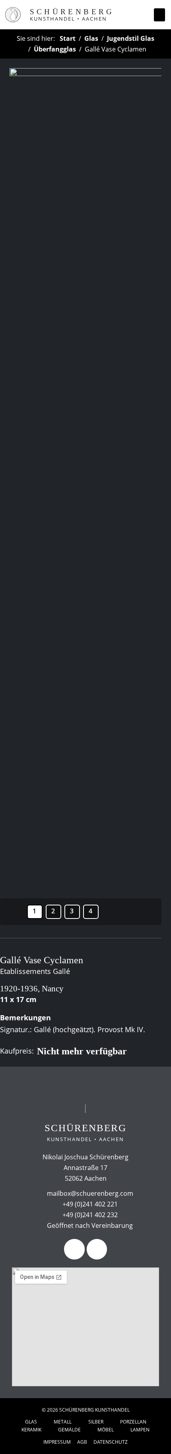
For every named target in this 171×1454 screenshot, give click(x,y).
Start (68, 38)
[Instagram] (97, 1249)
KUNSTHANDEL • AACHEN (68, 18)
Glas (91, 38)
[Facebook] (74, 1249)
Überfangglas (55, 49)
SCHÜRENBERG (72, 12)
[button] (159, 14)
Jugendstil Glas (130, 38)
